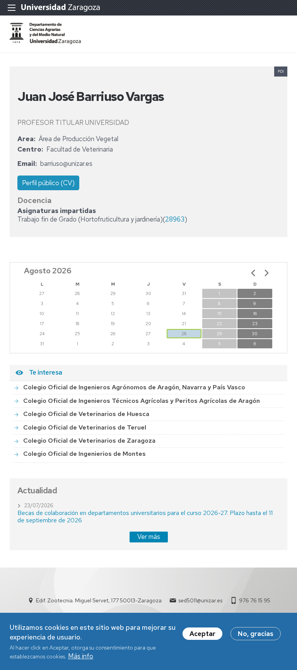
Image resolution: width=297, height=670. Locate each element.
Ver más (148, 536)
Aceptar (202, 633)
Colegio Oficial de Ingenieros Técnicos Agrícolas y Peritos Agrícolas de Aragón (141, 401)
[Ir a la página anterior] (253, 273)
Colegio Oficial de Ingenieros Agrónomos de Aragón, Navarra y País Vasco (134, 387)
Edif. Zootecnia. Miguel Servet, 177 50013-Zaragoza (99, 600)
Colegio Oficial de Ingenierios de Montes (84, 454)
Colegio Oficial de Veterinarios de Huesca (86, 414)
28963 (174, 219)
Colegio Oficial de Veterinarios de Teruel (84, 427)
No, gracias (255, 633)
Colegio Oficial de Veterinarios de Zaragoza (89, 440)
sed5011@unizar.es (200, 600)
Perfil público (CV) (48, 183)
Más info (80, 656)
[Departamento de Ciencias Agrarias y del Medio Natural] (45, 42)
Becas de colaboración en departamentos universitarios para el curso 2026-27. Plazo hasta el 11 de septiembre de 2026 (145, 516)
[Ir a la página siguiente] (266, 273)
